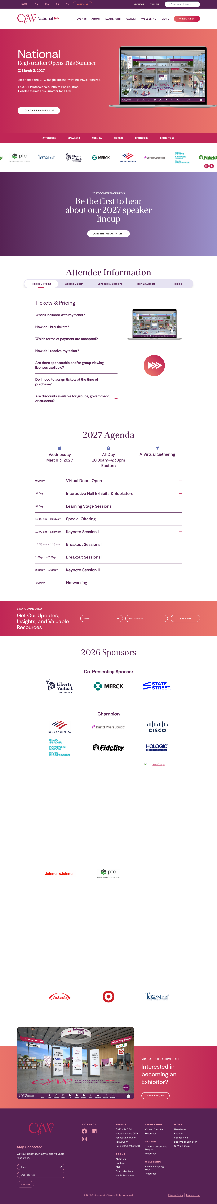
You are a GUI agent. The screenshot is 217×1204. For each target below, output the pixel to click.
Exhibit (154, 4)
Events (82, 18)
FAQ (118, 1167)
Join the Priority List (38, 110)
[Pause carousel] (206, 166)
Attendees (49, 138)
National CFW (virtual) (128, 1145)
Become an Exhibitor (185, 1141)
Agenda (97, 138)
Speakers (74, 138)
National (84, 5)
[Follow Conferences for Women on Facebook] (84, 1131)
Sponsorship (181, 1137)
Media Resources (125, 1175)
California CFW (124, 1129)
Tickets (119, 138)
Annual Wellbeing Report (154, 1168)
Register (188, 19)
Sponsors (141, 138)
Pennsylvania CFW (126, 1137)
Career (131, 18)
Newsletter (180, 1129)
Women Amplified (154, 1129)
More (165, 18)
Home (24, 4)
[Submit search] (168, 4)
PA (59, 5)
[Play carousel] (211, 166)
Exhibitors (167, 138)
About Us (121, 1158)
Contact (120, 1163)
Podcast (178, 1133)
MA (49, 5)
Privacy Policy (175, 1195)
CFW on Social (182, 1145)
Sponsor (139, 4)
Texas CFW (122, 1141)
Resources (150, 1133)
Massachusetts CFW (127, 1133)
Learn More (155, 1095)
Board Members (124, 1171)
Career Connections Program (156, 1148)
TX (69, 5)
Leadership (113, 18)
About (96, 18)
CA (38, 5)
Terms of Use (193, 1195)
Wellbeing (149, 18)
